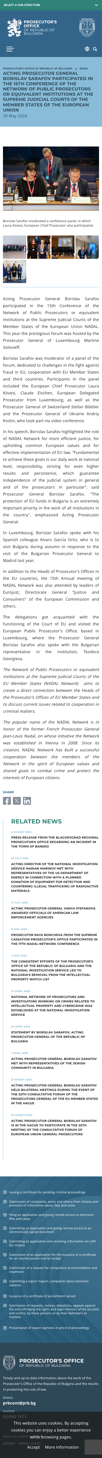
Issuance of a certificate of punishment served (42, 1296)
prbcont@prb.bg (19, 1403)
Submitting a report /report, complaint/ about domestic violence (49, 1283)
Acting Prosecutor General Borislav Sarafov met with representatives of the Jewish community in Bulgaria (54, 1063)
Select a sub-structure (22, 4)
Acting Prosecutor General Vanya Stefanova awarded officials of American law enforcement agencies (53, 913)
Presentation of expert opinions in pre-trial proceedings (49, 1328)
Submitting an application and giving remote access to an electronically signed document (50, 1230)
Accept (33, 1447)
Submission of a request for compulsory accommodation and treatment (53, 1270)
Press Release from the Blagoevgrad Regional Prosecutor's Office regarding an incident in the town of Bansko (55, 842)
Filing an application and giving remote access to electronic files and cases (51, 1217)
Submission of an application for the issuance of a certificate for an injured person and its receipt (52, 1256)
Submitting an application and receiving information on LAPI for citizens (52, 1243)
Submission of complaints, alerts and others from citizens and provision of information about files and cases (53, 1203)
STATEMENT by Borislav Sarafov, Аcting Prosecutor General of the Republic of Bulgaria (48, 1037)
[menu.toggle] (10, 49)
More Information (62, 1447)
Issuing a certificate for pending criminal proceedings (47, 1192)
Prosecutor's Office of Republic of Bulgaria (38, 69)
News (83, 69)
